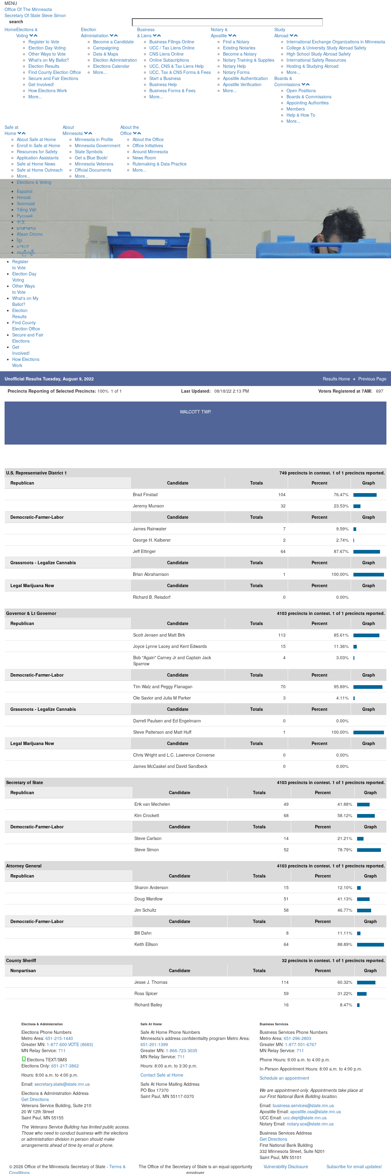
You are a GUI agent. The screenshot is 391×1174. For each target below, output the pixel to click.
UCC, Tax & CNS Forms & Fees (180, 72)
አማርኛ (23, 246)
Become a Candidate (113, 41)
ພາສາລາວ (26, 228)
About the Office (129, 130)
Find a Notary (236, 41)
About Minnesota (73, 130)
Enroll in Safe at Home (38, 145)
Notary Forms (236, 72)
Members (296, 109)
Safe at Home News (36, 164)
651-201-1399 (154, 1044)
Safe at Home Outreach (40, 170)
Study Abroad (281, 32)
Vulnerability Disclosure (286, 1166)
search (16, 21)
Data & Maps (105, 54)
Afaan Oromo (30, 234)
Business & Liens (146, 32)
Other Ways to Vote (47, 54)
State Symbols (89, 151)
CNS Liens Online (166, 54)
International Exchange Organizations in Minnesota (336, 41)
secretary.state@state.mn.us (61, 1084)
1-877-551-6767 (300, 1044)
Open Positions (301, 90)
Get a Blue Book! (91, 157)
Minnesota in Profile (94, 139)
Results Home (336, 379)
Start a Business (165, 78)
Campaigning (106, 48)
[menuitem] (48, 63)
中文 (21, 222)
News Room (144, 157)
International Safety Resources (316, 60)
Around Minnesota (150, 151)
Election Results (43, 66)
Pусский (25, 216)
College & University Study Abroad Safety (326, 48)
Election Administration (94, 32)
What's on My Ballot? (48, 60)
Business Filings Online (171, 41)
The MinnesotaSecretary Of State (35, 12)
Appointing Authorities (308, 103)
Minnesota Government (97, 145)
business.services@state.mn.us (303, 1105)
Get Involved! (41, 84)
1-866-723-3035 (181, 1050)
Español (24, 191)
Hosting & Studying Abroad (312, 66)
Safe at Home (11, 130)
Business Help (163, 84)
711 (62, 1050)
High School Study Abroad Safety (319, 54)
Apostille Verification (242, 84)
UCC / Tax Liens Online (172, 48)
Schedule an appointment (284, 1078)
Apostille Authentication (245, 78)
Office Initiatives (148, 145)
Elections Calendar (111, 66)
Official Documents (93, 170)
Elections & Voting (27, 32)
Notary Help (234, 66)
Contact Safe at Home (162, 1075)
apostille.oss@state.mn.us (315, 1111)
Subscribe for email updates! (354, 1166)
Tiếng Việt (26, 209)
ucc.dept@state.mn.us (304, 1117)
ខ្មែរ (19, 240)
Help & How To (301, 115)
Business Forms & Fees (172, 90)
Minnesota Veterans (94, 164)
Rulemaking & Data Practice (160, 164)
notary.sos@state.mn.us (310, 1124)
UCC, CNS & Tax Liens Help (176, 66)
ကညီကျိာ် (26, 252)
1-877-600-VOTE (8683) (70, 1044)
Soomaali (26, 203)
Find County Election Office (54, 72)
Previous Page (372, 379)
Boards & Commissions (287, 81)
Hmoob (24, 197)
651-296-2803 (297, 1038)
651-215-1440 (59, 1038)
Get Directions (35, 1099)
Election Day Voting (47, 48)
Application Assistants (38, 157)
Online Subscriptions (169, 60)
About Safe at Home (36, 139)
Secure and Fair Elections (53, 78)
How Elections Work (47, 90)
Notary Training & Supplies (248, 60)
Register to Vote (43, 41)
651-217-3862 (65, 1066)
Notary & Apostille (219, 32)
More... (35, 96)
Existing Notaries (239, 48)
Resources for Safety (37, 151)
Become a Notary (240, 54)
